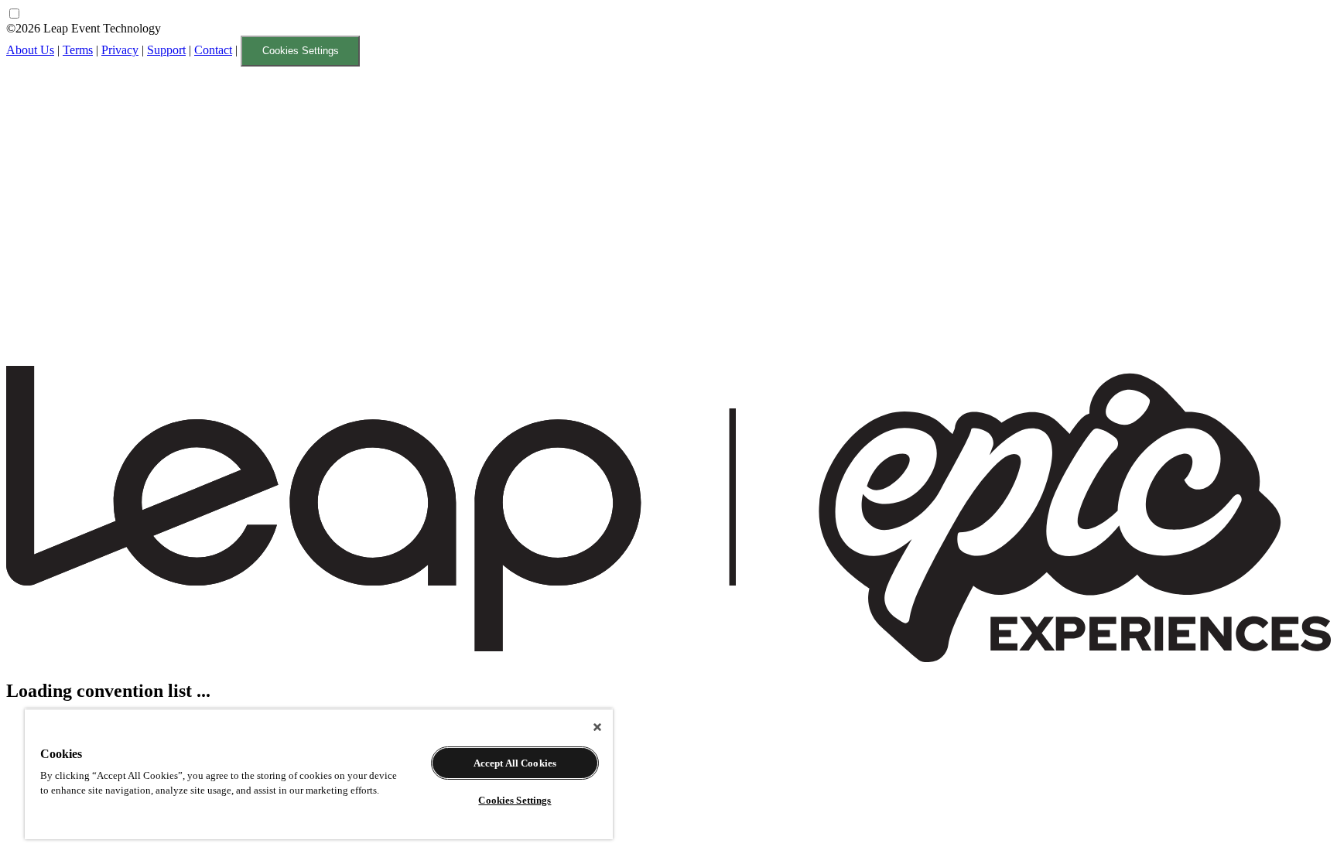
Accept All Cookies (515, 763)
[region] (319, 774)
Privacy (119, 49)
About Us (30, 49)
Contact (213, 49)
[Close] (597, 727)
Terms (78, 49)
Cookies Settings (300, 50)
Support (166, 49)
